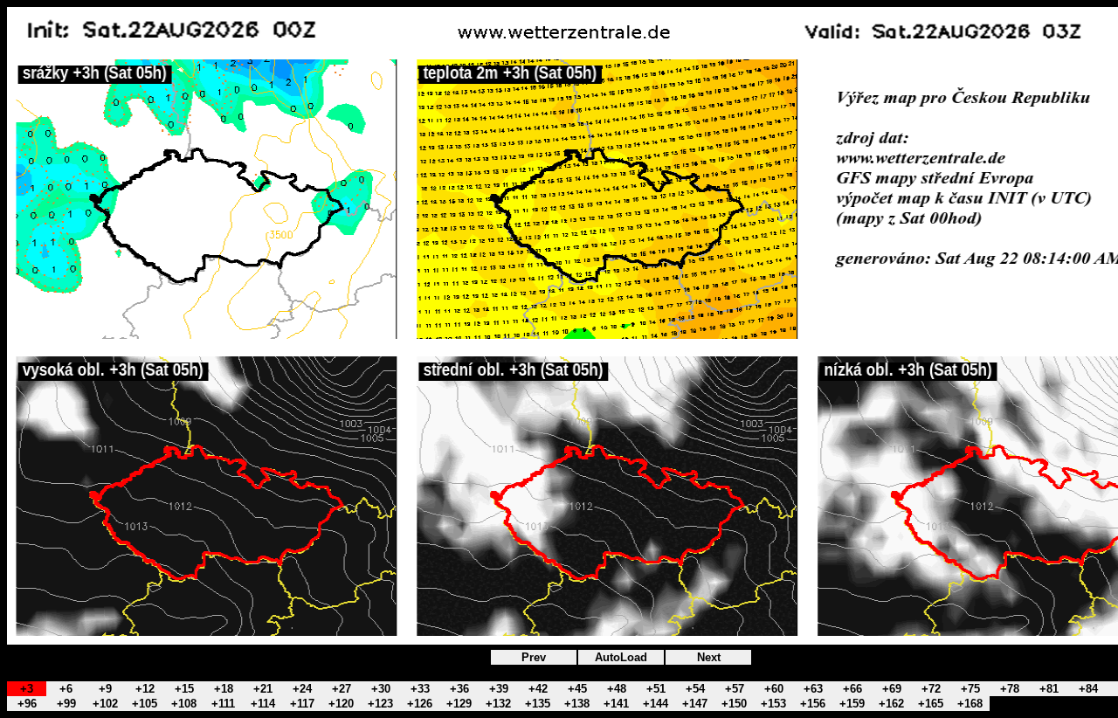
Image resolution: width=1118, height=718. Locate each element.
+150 (734, 703)
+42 (538, 688)
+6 (65, 688)
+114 (263, 703)
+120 (341, 703)
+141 (616, 703)
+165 (930, 703)
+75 (970, 688)
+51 (656, 688)
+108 (184, 703)
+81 (1049, 688)
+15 (184, 688)
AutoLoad (621, 657)
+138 (577, 703)
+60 (773, 688)
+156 (812, 703)
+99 (66, 703)
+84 (1088, 688)
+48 (616, 688)
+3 (26, 688)
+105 (144, 703)
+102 (105, 703)
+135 (537, 703)
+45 (577, 688)
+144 (655, 703)
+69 (891, 688)
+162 (891, 703)
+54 (695, 688)
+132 (498, 703)
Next (709, 657)
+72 (931, 688)
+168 (970, 703)
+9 (105, 688)
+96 (27, 703)
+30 (380, 688)
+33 (420, 688)
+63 (813, 688)
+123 (380, 703)
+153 (773, 703)
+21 (263, 688)
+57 (734, 688)
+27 (341, 688)
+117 (302, 703)
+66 (852, 688)
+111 (223, 703)
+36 (459, 688)
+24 (302, 688)
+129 (459, 703)
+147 (694, 703)
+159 (852, 703)
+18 (223, 688)
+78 (1009, 688)
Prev (533, 657)
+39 (498, 688)
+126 (419, 703)
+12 (145, 688)
